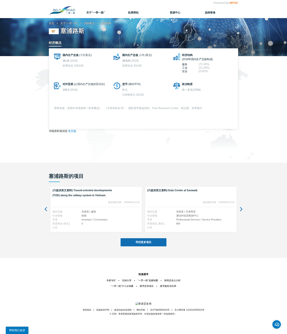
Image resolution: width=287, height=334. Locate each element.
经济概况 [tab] (55, 42)
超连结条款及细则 (123, 310)
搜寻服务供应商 (168, 286)
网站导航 (141, 310)
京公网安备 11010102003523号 (189, 310)
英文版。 (73, 131)
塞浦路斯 (106, 23)
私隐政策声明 (102, 310)
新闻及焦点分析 (172, 280)
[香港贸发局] (143, 303)
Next (241, 209)
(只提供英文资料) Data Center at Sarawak (172, 190)
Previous (46, 209)
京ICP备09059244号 (160, 310)
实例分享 (126, 280)
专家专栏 (111, 280)
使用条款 (87, 310)
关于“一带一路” (69, 23)
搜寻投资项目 (147, 286)
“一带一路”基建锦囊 (148, 280)
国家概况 (89, 23)
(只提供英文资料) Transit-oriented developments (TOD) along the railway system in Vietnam (82, 193)
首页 (51, 23)
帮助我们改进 (17, 330)
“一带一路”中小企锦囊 (122, 286)
